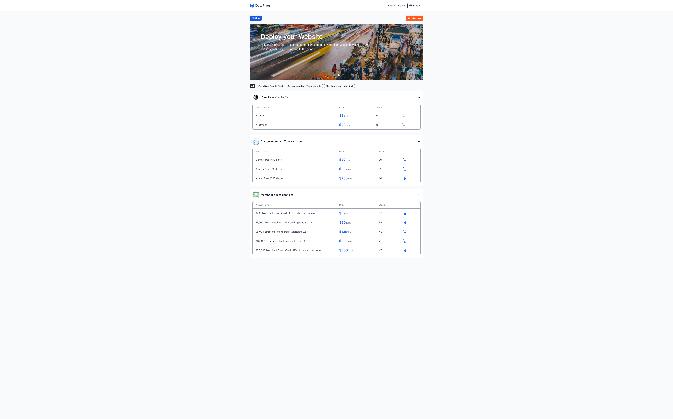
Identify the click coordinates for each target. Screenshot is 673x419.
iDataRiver (262, 5)
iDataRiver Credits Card (270, 86)
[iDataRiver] (334, 75)
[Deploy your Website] (339, 75)
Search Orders (396, 5)
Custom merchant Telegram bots (304, 86)
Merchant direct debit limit (339, 86)
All (252, 86)
